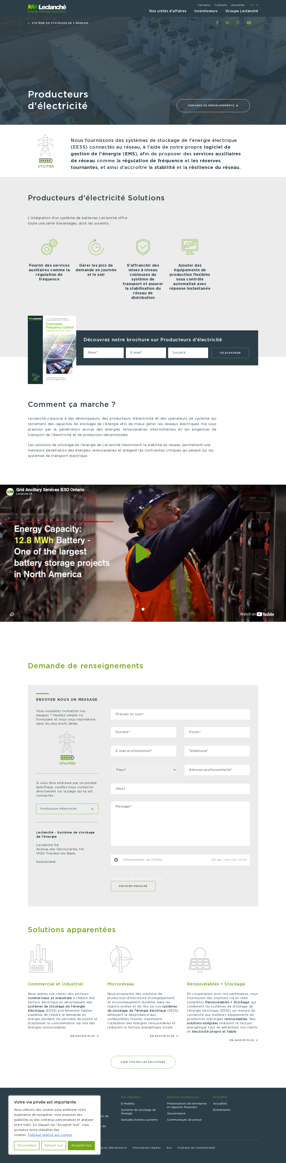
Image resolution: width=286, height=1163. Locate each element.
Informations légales (147, 1147)
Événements (221, 1110)
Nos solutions (130, 1097)
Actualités (238, 5)
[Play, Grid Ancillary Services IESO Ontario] (143, 553)
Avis (169, 1147)
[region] (54, 1125)
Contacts (221, 5)
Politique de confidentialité (196, 1147)
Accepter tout (81, 1145)
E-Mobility (128, 1103)
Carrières (204, 5)
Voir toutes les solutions (143, 1062)
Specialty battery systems (139, 1120)
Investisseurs (206, 11)
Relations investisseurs (183, 1097)
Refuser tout (54, 1145)
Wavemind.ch (118, 1147)
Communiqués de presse (184, 1120)
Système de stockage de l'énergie (59, 23)
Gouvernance (176, 1113)
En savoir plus (83, 1036)
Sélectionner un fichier (142, 859)
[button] (143, 609)
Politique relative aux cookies (50, 1135)
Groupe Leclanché (241, 11)
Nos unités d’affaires (167, 11)
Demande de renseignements (211, 105)
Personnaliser (26, 1145)
